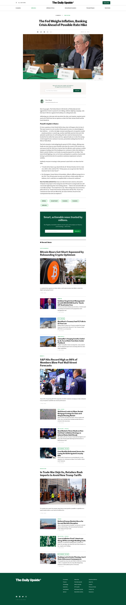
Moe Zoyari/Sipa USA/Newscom (80, 285)
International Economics (70, 8)
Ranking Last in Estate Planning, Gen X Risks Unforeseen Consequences (72, 558)
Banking (60, 298)
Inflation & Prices (50, 8)
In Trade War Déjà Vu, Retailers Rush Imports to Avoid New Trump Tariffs (61, 474)
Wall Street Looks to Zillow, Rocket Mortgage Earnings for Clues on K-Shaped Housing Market (70, 413)
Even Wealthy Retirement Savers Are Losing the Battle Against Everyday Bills (71, 453)
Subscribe (77, 90)
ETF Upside (61, 318)
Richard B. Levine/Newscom (81, 505)
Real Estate (107, 8)
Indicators (33, 8)
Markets (42, 356)
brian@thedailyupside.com (52, 102)
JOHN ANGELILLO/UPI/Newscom (80, 395)
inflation (44, 201)
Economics (18, 8)
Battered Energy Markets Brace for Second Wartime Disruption (70, 522)
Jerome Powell (54, 201)
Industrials (61, 336)
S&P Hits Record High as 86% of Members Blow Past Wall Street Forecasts (58, 362)
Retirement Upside (63, 448)
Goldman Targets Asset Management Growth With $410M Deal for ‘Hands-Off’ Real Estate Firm (71, 303)
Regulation (43, 468)
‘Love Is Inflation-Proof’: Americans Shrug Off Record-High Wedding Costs (72, 539)
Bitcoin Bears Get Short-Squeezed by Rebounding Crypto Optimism (62, 253)
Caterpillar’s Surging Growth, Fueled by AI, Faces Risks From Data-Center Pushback (71, 341)
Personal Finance (90, 8)
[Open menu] (21, 2)
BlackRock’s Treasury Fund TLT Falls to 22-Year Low (72, 322)
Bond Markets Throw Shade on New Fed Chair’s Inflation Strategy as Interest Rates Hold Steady (70, 433)
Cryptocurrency (44, 248)
